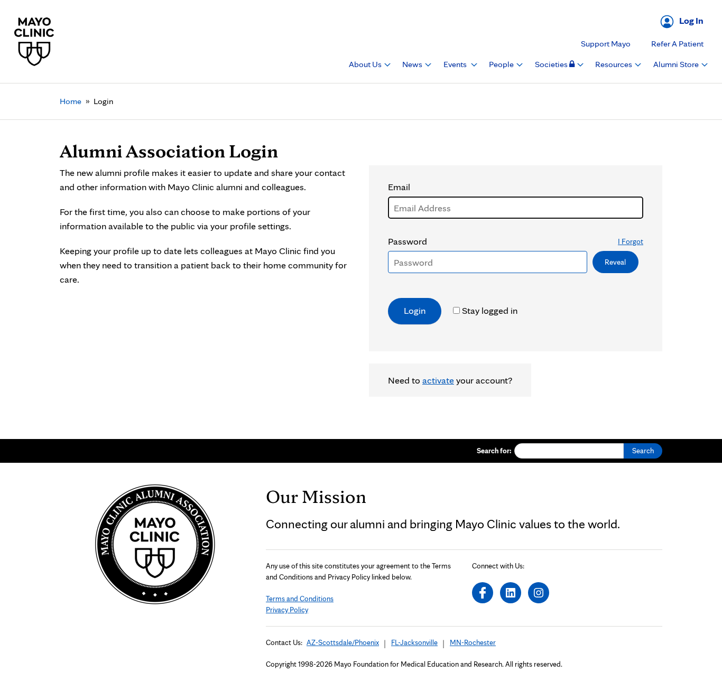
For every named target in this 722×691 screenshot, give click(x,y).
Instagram (538, 592)
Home (70, 101)
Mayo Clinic (34, 41)
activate (438, 380)
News (413, 64)
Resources (614, 64)
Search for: (494, 450)
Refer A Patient (677, 44)
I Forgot (630, 241)
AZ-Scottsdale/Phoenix (343, 642)
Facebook (482, 592)
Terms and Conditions (300, 598)
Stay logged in (489, 310)
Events (455, 64)
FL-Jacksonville (414, 642)
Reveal (615, 261)
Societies (552, 64)
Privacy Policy (287, 609)
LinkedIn (510, 592)
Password (515, 241)
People (502, 64)
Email (399, 186)
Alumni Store (676, 64)
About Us (366, 64)
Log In (691, 20)
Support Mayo (606, 44)
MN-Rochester (473, 642)
